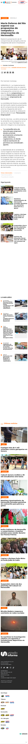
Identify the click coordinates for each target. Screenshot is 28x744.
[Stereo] (3, 715)
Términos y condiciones (6, 680)
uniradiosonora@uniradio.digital (8, 677)
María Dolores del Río (6, 175)
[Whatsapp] (2, 72)
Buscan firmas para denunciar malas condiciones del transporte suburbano (8, 305)
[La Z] (12, 715)
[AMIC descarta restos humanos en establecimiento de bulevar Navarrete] (21, 317)
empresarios (17, 172)
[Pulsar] (7, 696)
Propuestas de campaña (7, 177)
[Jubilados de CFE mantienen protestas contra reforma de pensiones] (21, 346)
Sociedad (4, 18)
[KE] (3, 728)
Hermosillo (13, 18)
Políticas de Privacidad (6, 682)
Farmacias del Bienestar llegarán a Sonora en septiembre (7, 358)
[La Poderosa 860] (7, 702)
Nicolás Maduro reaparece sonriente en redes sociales (12, 612)
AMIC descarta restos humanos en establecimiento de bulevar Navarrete (8, 318)
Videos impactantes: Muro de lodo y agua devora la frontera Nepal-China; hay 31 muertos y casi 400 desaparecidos (8, 332)
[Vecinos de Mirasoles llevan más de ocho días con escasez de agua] (7, 238)
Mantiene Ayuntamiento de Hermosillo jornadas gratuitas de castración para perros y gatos (20, 203)
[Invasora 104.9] (3, 709)
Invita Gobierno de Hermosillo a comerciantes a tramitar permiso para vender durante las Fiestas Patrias (13, 532)
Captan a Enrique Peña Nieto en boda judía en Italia (20, 217)
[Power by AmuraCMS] (23, 734)
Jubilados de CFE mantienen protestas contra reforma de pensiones (8, 347)
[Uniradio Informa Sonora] (10, 2)
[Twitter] (5, 72)
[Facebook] (7, 72)
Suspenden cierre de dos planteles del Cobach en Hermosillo (20, 228)
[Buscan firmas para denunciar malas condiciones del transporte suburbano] (21, 304)
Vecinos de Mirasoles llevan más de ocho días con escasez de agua (20, 240)
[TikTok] (13, 668)
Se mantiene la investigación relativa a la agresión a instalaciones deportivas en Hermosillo (13, 639)
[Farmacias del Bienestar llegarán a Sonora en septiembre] (21, 358)
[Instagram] (10, 668)
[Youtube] (7, 668)
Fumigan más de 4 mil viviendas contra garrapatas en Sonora (14, 449)
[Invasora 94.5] (3, 702)
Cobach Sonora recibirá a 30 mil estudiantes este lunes (20, 190)
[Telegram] (13, 72)
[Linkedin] (10, 72)
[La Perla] (7, 728)
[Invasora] (3, 696)
